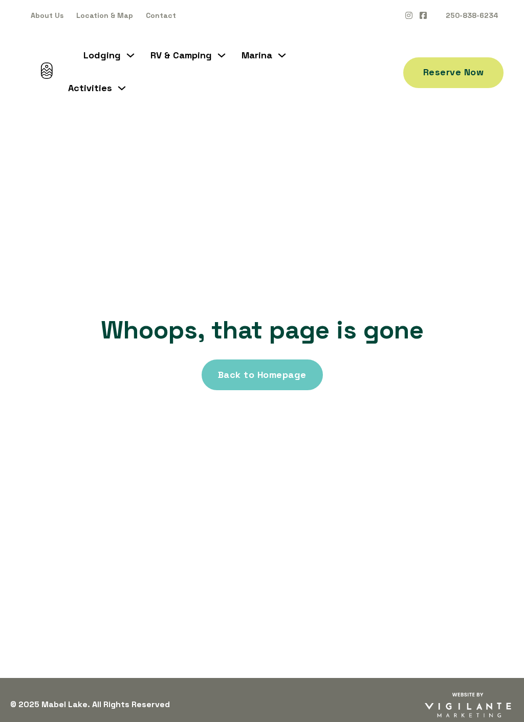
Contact (161, 15)
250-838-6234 (472, 15)
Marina (257, 55)
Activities (90, 88)
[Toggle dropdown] (130, 55)
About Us (47, 15)
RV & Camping (181, 55)
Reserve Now (453, 72)
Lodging (102, 55)
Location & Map (104, 15)
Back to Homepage (262, 374)
